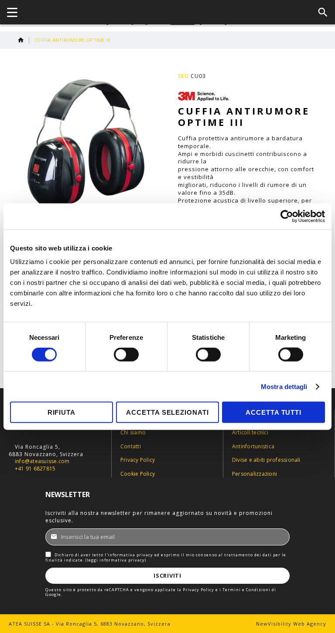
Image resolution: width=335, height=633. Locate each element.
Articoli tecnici (250, 432)
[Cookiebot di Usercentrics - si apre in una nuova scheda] (287, 216)
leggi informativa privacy (116, 560)
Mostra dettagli (284, 386)
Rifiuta (61, 412)
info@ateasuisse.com (42, 461)
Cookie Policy (137, 474)
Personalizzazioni (254, 474)
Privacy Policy (137, 460)
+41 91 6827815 (35, 468)
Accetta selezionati (167, 412)
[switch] (126, 355)
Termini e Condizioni (246, 589)
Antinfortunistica (253, 446)
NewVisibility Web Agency (291, 623)
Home (20, 40)
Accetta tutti (273, 412)
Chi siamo (133, 432)
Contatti (130, 446)
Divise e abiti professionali (266, 460)
